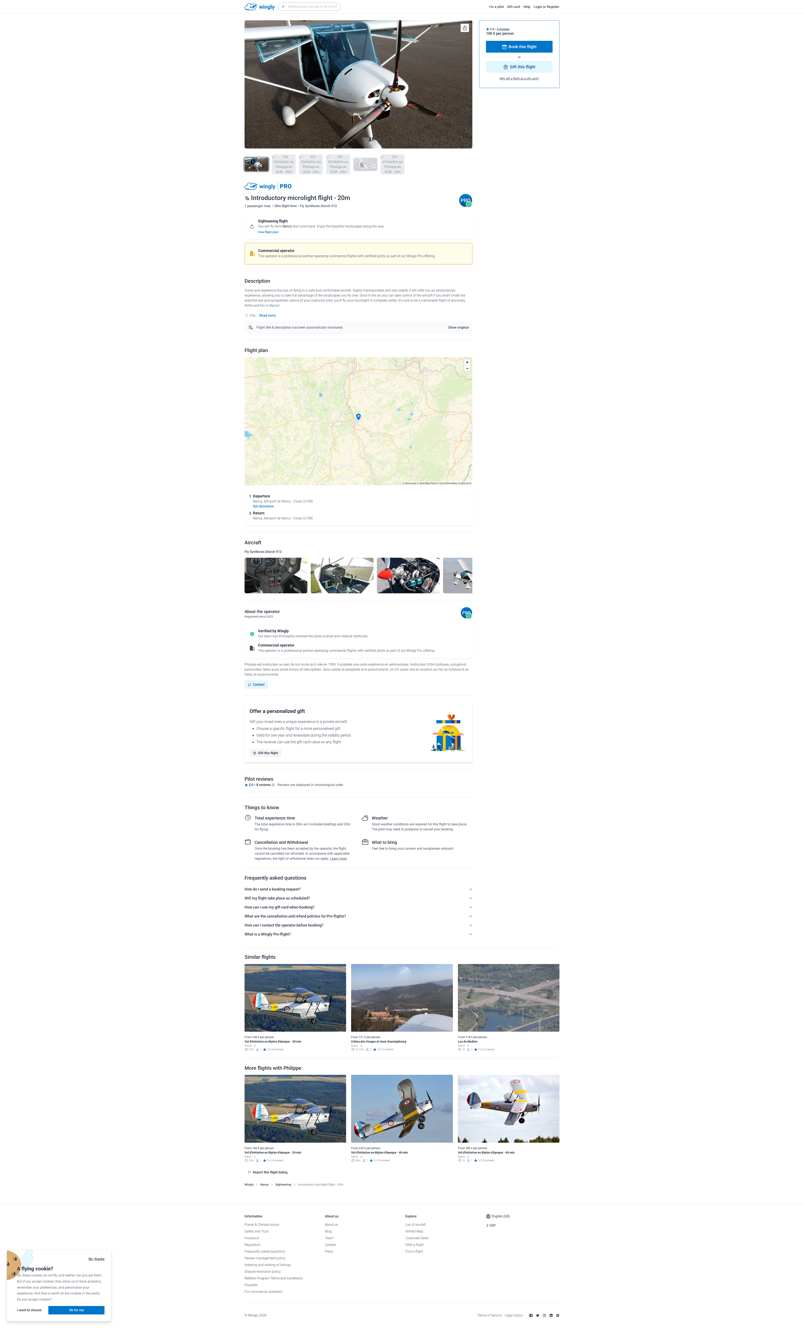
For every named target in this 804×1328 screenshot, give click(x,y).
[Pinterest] (557, 1315)
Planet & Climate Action (262, 1225)
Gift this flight (268, 753)
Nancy (264, 1184)
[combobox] (309, 7)
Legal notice (514, 1315)
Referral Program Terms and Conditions (274, 1278)
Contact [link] (258, 685)
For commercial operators (263, 1292)
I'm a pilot (496, 7)
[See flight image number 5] (365, 164)
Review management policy (265, 1258)
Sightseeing (283, 1184)
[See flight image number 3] (311, 164)
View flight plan (268, 232)
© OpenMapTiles (426, 483)
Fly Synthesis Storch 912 (318, 206)
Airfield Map (414, 1231)
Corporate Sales (417, 1238)
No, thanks (96, 1259)
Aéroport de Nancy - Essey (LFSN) (288, 501)
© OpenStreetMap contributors (454, 483)
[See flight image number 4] (338, 164)
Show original (458, 327)
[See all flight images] (358, 84)
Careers (330, 1245)
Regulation (252, 1245)
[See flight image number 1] (256, 164)
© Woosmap (409, 483)
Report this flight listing (270, 1172)
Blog (328, 1231)
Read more (267, 315)
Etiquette (251, 1285)
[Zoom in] (467, 362)
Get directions (263, 506)
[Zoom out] (467, 368)
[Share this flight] (465, 28)
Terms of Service (489, 1315)
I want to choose (29, 1310)
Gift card (513, 7)
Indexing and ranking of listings (268, 1265)
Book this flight (523, 46)
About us (331, 1225)
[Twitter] (537, 1315)
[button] (358, 417)
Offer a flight (414, 1245)
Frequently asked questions (265, 1251)
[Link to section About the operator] (465, 206)
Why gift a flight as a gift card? (519, 78)
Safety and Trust (257, 1231)
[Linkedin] (551, 1315)
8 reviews (503, 29)
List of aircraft (415, 1225)
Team (329, 1238)
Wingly (249, 1184)
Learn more (338, 859)
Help (526, 7)
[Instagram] (544, 1315)
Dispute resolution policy (263, 1272)
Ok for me (76, 1310)
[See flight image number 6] (393, 164)
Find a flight (414, 1251)
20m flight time (286, 206)
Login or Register (546, 7)
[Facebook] (531, 1315)
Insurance (252, 1238)
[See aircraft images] (276, 575)
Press (329, 1251)
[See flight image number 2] (284, 164)
